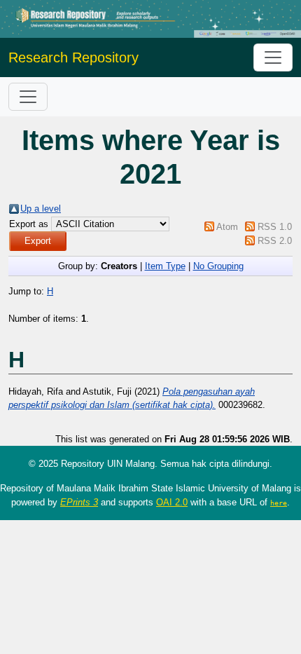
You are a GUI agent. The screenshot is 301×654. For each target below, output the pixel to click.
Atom (227, 227)
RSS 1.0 (275, 227)
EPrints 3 (79, 502)
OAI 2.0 (172, 502)
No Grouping (218, 266)
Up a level (40, 208)
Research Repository (73, 57)
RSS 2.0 (275, 241)
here (278, 502)
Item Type (165, 266)
